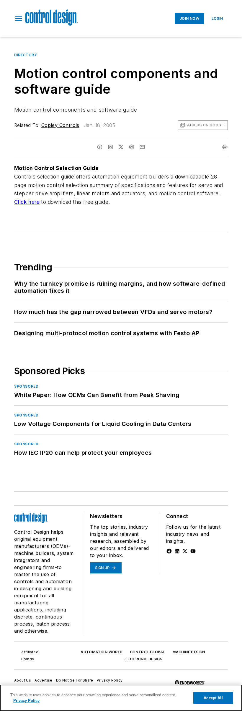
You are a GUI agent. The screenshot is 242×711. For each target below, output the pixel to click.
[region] (121, 698)
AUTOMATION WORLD (101, 652)
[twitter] (121, 147)
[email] (142, 147)
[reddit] (132, 147)
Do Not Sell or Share (74, 680)
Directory (25, 55)
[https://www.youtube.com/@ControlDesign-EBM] (193, 551)
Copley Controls (60, 125)
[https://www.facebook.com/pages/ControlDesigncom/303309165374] (169, 551)
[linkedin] (110, 147)
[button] (18, 18)
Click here (27, 202)
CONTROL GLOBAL (148, 652)
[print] (225, 147)
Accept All (213, 698)
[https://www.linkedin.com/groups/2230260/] (177, 551)
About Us (22, 680)
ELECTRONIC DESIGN (143, 659)
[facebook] (100, 147)
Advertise (44, 680)
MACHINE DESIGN (188, 652)
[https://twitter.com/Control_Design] (185, 551)
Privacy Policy (110, 680)
